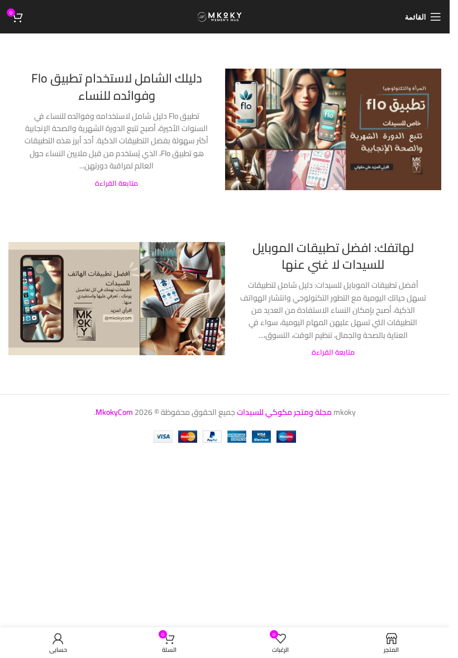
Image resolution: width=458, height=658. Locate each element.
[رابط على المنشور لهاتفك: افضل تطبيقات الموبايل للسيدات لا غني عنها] (116, 298)
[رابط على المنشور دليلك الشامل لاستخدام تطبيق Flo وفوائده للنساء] (333, 129)
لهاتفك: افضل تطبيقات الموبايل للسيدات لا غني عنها (333, 256)
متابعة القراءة (116, 183)
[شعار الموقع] (225, 16)
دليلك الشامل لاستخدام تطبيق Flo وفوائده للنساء (116, 86)
